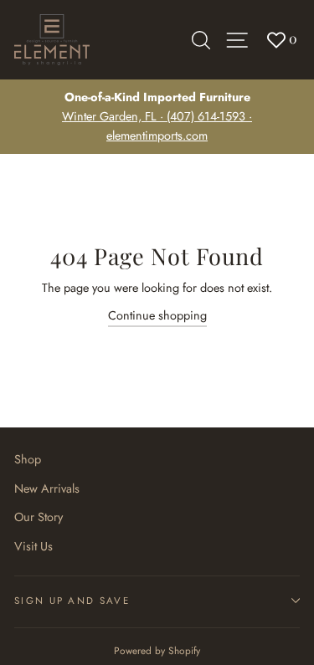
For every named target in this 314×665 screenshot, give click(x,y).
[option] (157, 117)
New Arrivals (47, 488)
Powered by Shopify (157, 650)
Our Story (38, 517)
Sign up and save (72, 600)
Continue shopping (157, 315)
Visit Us (33, 546)
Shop (27, 459)
